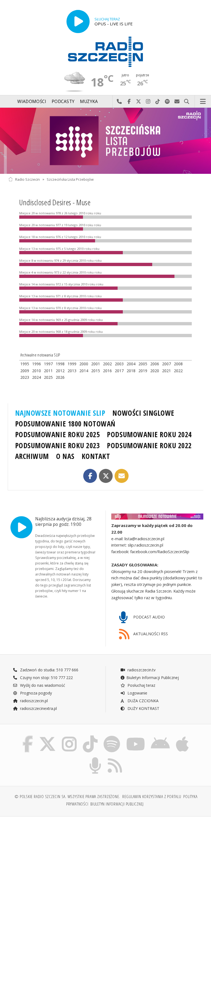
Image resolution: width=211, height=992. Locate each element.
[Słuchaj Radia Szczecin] (78, 21)
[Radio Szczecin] (105, 52)
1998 (60, 363)
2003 (119, 363)
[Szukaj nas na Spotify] (112, 737)
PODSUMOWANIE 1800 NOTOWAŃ (65, 424)
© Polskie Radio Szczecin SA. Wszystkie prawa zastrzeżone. (67, 796)
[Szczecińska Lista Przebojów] (105, 141)
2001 (95, 363)
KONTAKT (96, 456)
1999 (72, 363)
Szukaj (186, 101)
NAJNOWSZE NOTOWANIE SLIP (60, 413)
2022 (178, 370)
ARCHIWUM (32, 456)
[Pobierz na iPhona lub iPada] (182, 737)
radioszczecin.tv (141, 669)
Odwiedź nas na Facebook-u (129, 101)
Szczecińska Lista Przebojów (70, 179)
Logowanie (136, 693)
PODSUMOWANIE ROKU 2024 (149, 434)
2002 (107, 363)
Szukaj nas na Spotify (167, 101)
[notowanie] (157, 516)
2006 (154, 363)
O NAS (65, 456)
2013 (72, 370)
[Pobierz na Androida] (160, 737)
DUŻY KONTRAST (142, 708)
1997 (48, 363)
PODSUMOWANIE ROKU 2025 (57, 434)
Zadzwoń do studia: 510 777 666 (48, 669)
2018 (131, 370)
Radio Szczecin (27, 179)
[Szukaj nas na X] (47, 737)
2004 (131, 363)
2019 (142, 370)
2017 (119, 370)
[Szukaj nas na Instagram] (69, 737)
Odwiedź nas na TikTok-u (158, 101)
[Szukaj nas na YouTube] (135, 737)
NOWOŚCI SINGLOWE (143, 413)
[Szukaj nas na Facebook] (27, 737)
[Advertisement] (56, 862)
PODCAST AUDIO (148, 617)
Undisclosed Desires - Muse (55, 202)
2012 (60, 370)
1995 (24, 363)
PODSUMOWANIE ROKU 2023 (57, 445)
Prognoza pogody (35, 693)
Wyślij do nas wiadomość (177, 101)
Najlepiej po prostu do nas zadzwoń (119, 101)
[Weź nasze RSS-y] (115, 758)
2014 (83, 370)
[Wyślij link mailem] (122, 476)
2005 (142, 363)
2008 (178, 363)
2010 (36, 370)
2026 (60, 377)
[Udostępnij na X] (106, 476)
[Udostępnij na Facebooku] (90, 476)
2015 (95, 370)
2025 (48, 377)
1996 (36, 363)
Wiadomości (31, 101)
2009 (24, 370)
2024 (36, 377)
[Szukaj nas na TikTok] (90, 737)
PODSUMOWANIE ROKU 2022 (149, 445)
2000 (83, 363)
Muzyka (89, 101)
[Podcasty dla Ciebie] (95, 758)
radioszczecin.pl (33, 700)
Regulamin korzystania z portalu (151, 796)
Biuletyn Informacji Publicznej (152, 677)
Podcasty (63, 101)
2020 (154, 370)
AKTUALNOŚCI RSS (150, 633)
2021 (166, 370)
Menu (203, 101)
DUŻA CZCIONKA (142, 700)
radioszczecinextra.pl (38, 708)
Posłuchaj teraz (140, 685)
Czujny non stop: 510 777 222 (46, 677)
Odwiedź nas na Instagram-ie (148, 101)
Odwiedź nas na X (138, 101)
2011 (48, 370)
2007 (166, 363)
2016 (107, 370)
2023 (24, 377)
